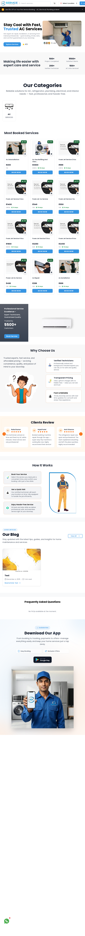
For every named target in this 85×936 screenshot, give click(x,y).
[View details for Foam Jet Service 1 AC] (77, 193)
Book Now (16, 172)
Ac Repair (36, 278)
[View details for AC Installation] (77, 272)
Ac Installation (64, 278)
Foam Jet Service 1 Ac (67, 199)
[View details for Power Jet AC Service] (25, 272)
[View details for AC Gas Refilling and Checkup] (51, 154)
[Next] (81, 434)
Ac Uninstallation (12, 160)
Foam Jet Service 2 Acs (67, 160)
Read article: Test (11, 583)
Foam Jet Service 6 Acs (67, 238)
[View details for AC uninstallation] (25, 154)
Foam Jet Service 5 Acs (41, 238)
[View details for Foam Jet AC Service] (51, 193)
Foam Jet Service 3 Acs (14, 199)
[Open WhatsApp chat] (6, 921)
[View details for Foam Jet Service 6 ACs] (77, 233)
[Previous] (4, 434)
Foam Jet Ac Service (40, 199)
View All (73, 536)
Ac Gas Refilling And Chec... (39, 161)
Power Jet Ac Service (14, 278)
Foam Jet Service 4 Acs (15, 238)
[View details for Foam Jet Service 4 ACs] (25, 233)
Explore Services (12, 44)
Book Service (11, 336)
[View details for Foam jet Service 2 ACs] (77, 154)
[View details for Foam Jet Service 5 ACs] (51, 233)
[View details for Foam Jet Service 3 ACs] (25, 193)
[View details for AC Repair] (51, 272)
